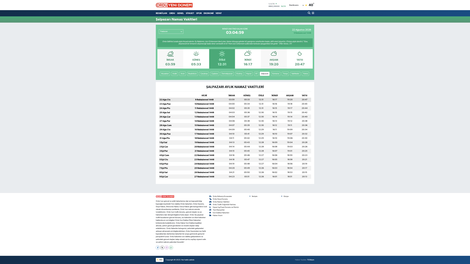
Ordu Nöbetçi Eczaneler (222, 196)
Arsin (183, 74)
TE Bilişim (310, 260)
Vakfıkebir (295, 74)
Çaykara (215, 74)
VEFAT (219, 13)
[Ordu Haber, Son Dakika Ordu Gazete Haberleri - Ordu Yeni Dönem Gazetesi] (174, 5)
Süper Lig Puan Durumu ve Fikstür (226, 207)
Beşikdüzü (192, 74)
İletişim (254, 196)
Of (256, 74)
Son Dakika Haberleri (221, 213)
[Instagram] (167, 248)
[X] (162, 248)
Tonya (285, 74)
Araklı (174, 74)
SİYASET (190, 13)
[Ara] (309, 13)
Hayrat (249, 74)
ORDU (172, 13)
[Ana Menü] (312, 13)
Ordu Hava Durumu (220, 199)
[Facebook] (158, 248)
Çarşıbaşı (204, 74)
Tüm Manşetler (219, 210)
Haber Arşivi (217, 215)
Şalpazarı (264, 74)
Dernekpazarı (227, 74)
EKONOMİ (209, 13)
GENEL (180, 13)
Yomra (305, 74)
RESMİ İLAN (161, 13)
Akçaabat (165, 74)
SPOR (199, 13)
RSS (160, 260)
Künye (286, 196)
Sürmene (275, 74)
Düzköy (239, 74)
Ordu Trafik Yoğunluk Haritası (224, 204)
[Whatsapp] (171, 248)
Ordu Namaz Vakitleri (221, 202)
